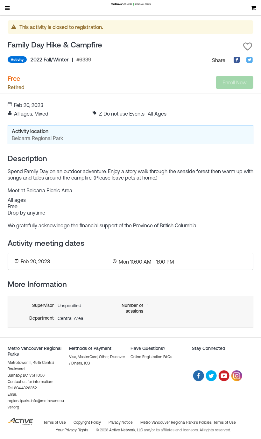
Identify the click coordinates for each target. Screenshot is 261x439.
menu (7, 8)
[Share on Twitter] (249, 61)
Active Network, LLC (126, 430)
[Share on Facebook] (237, 61)
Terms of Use (224, 422)
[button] (247, 46)
